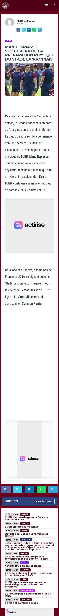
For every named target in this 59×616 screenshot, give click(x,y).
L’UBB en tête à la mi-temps (22, 526)
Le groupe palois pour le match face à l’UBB (28, 594)
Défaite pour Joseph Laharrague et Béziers (26, 534)
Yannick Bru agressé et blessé (23, 565)
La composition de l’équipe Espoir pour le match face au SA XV (29, 574)
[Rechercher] (54, 5)
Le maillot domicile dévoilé (21, 603)
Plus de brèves (44, 501)
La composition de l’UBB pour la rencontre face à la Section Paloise (26, 557)
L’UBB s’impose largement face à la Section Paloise (26, 518)
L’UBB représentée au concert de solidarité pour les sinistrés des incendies (25, 584)
